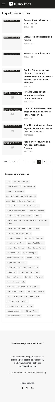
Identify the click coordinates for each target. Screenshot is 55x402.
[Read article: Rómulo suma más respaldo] (12, 59)
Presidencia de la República (26, 296)
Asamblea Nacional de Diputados (11, 126)
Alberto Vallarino (21, 182)
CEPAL (37, 216)
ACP (8, 182)
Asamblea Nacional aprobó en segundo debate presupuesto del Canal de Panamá (38, 128)
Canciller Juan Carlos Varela (18, 216)
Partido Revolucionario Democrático (22, 287)
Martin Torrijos (33, 258)
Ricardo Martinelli (14, 311)
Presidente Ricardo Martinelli (19, 306)
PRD (8, 296)
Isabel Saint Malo (14, 238)
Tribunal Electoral (14, 316)
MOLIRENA (10, 272)
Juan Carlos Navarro (15, 248)
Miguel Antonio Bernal (16, 262)
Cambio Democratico (11, 20)
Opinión (28, 277)
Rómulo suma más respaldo (37, 53)
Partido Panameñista (15, 282)
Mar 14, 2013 (29, 27)
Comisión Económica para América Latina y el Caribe (26, 222)
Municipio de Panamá (28, 272)
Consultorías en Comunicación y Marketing (27, 372)
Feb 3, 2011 (29, 102)
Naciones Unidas (13, 277)
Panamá (39, 277)
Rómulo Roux (31, 311)
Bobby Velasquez (31, 206)
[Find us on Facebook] (22, 388)
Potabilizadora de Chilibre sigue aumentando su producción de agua (36, 94)
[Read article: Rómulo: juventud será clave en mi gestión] (12, 25)
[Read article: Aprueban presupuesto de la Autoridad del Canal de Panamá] (12, 147)
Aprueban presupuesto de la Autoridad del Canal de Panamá (37, 144)
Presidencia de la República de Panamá (12, 93)
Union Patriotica (33, 316)
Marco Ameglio (29, 253)
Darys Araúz (34, 228)
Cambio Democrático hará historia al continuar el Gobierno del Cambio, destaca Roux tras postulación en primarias (38, 76)
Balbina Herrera (13, 206)
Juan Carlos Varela (36, 248)
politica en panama (35, 292)
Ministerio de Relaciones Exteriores (22, 267)
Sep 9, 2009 (29, 152)
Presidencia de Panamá (17, 301)
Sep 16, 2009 (29, 135)
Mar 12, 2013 (29, 57)
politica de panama (14, 292)
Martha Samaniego (14, 258)
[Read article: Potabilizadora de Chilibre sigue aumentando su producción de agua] (12, 97)
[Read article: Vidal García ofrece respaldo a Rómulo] (12, 42)
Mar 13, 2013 (29, 43)
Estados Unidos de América (18, 233)
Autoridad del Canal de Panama (20, 201)
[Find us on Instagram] (32, 388)
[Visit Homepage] (20, 4)
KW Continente (12, 253)
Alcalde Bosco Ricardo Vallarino (20, 186)
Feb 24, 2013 (29, 86)
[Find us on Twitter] (27, 388)
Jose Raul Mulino (35, 243)
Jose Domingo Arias (15, 243)
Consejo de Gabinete (15, 228)
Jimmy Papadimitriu (34, 238)
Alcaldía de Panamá (15, 191)
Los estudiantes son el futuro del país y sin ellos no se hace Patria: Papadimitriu (38, 111)
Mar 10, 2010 (29, 118)
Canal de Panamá (36, 211)
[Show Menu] (3, 4)
